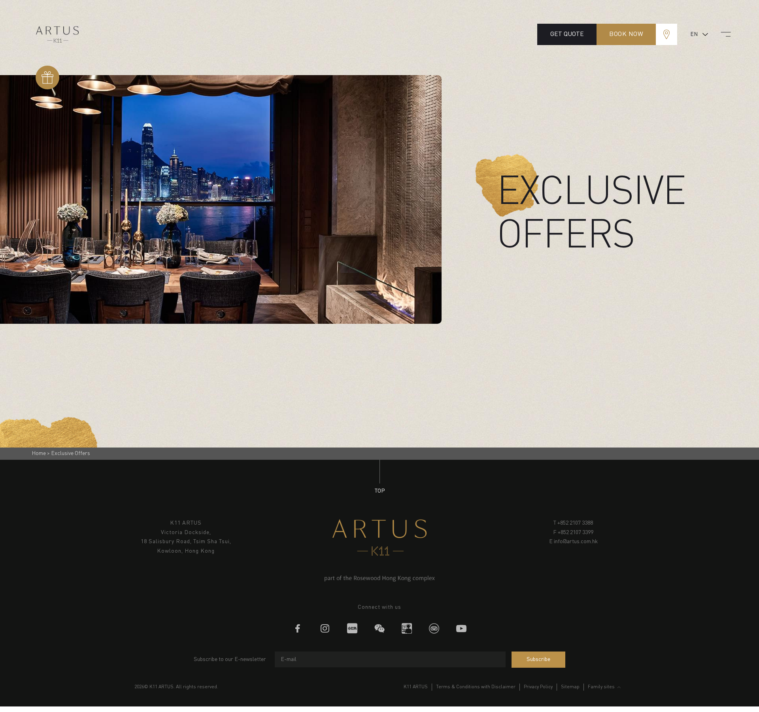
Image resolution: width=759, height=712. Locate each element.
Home (39, 453)
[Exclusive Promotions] (47, 77)
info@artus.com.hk (576, 541)
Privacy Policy (538, 687)
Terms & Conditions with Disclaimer (475, 687)
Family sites (601, 687)
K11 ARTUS (416, 687)
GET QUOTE (567, 34)
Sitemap (570, 687)
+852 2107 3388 (575, 523)
